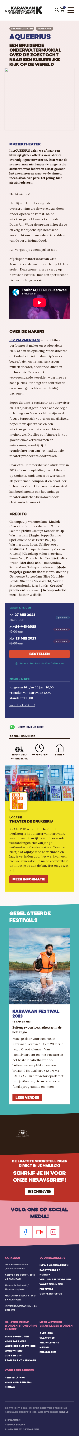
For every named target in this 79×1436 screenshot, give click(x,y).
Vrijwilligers (49, 1342)
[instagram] (53, 1232)
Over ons (46, 1333)
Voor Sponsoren (17, 1336)
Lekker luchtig (22, 28)
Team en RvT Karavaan (20, 1360)
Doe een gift (14, 1355)
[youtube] (39, 1232)
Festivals (46, 1289)
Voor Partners (15, 1341)
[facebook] (26, 1232)
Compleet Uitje (51, 1293)
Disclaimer (13, 1419)
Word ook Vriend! (22, 705)
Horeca (45, 1274)
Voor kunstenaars (18, 1382)
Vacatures (47, 1338)
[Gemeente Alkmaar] (23, 1133)
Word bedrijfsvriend (20, 1346)
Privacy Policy (15, 1424)
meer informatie (28, 879)
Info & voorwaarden (54, 1265)
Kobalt (63, 1412)
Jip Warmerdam (24, 340)
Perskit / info (15, 1377)
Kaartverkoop (50, 1270)
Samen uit (44, 28)
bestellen (39, 654)
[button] (62, 9)
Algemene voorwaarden (22, 1429)
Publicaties (48, 1352)
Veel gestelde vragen (55, 1279)
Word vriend (14, 1350)
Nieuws (44, 1347)
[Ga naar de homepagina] (23, 10)
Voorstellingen (51, 1284)
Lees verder (27, 1097)
